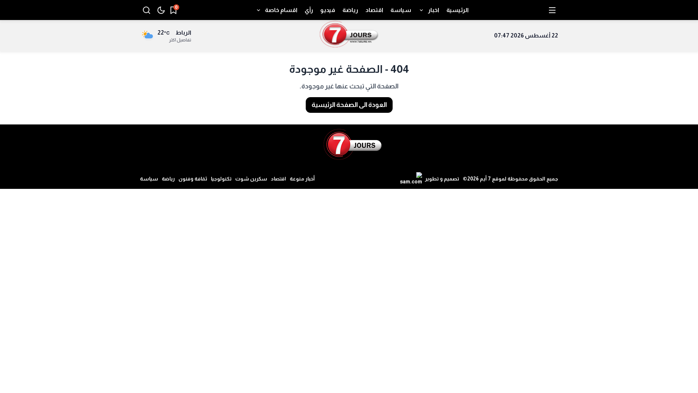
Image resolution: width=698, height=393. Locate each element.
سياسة (149, 179)
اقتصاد (278, 179)
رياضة (168, 179)
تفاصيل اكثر (180, 40)
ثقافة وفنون (192, 179)
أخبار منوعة (302, 179)
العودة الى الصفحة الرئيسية (349, 104)
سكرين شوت (251, 179)
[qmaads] (352, 144)
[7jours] (349, 36)
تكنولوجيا (221, 179)
